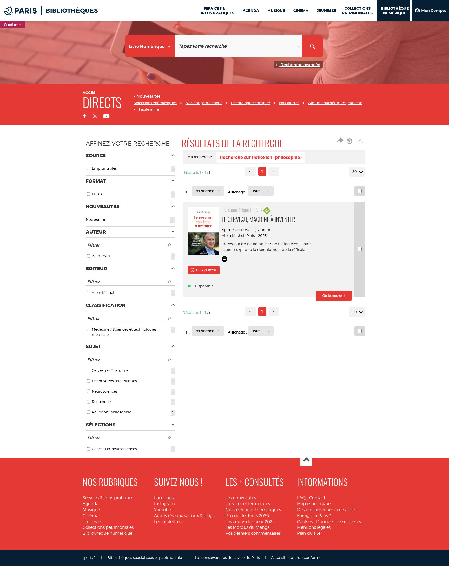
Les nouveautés (241, 497)
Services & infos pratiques (108, 497)
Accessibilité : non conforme (296, 557)
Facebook (164, 497)
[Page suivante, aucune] (273, 171)
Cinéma (90, 515)
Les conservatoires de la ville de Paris (227, 557)
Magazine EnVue (314, 503)
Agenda (90, 503)
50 (354, 171)
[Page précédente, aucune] (250, 171)
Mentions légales (314, 527)
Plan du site (308, 533)
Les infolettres (167, 521)
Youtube (162, 509)
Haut (306, 460)
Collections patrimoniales (108, 527)
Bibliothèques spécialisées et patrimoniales (145, 557)
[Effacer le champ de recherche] (299, 46)
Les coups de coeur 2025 (250, 521)
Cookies (305, 521)
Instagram (164, 503)
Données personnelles (338, 521)
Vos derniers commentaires (253, 533)
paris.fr (90, 557)
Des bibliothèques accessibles (326, 509)
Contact (317, 497)
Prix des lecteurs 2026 (247, 515)
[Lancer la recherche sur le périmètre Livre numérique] (312, 46)
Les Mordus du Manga (248, 527)
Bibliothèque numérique (107, 533)
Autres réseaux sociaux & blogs (184, 515)
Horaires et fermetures (248, 503)
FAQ (301, 497)
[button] (430, 10)
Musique (91, 509)
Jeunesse (92, 521)
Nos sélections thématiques (253, 509)
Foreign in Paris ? (314, 515)
